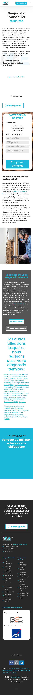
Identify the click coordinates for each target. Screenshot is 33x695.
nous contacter (18, 304)
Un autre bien (18, 130)
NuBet (13, 668)
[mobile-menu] (29, 3)
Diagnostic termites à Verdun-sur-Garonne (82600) (15, 404)
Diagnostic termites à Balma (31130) (15, 395)
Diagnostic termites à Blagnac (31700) (16, 393)
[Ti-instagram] (16, 662)
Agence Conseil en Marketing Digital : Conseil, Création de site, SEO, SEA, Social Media (16, 670)
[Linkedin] (21, 662)
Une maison (18, 126)
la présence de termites (16, 77)
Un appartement (18, 128)
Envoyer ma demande (17, 164)
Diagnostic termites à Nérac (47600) (16, 374)
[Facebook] (11, 662)
